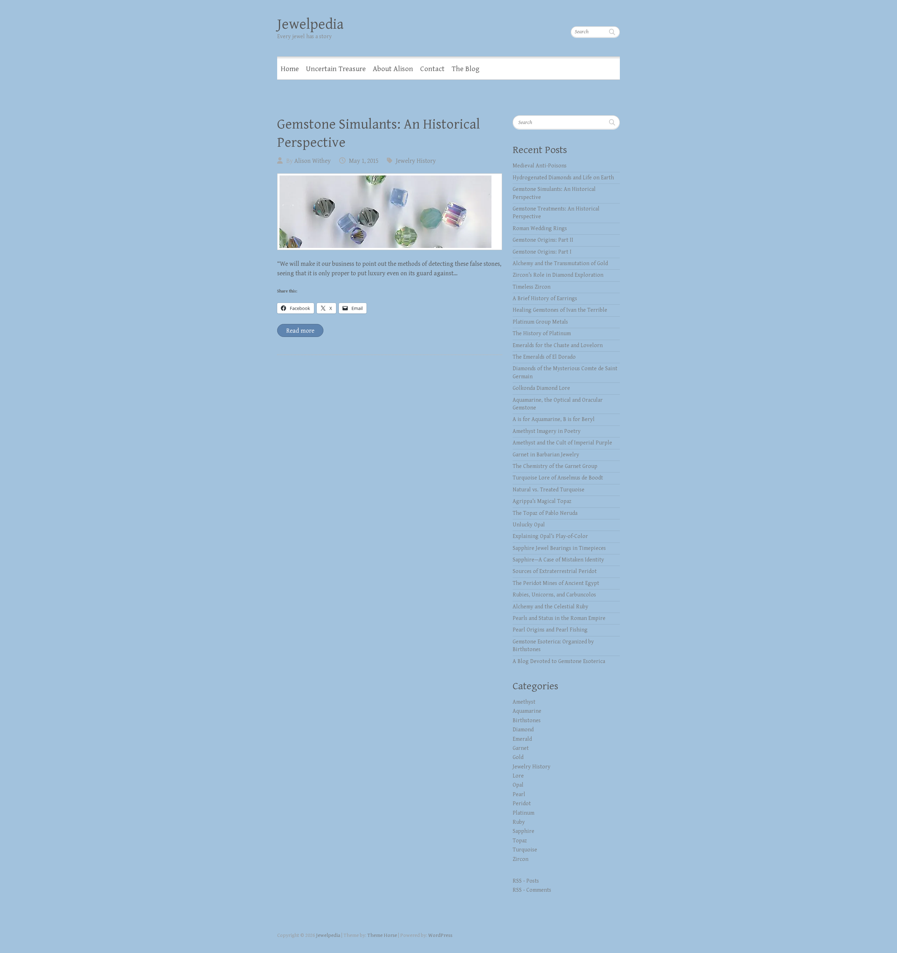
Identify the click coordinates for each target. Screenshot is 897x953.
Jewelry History (416, 161)
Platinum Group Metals (540, 322)
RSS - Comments (532, 890)
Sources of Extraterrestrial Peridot (555, 571)
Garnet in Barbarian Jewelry (546, 454)
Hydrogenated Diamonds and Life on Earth (563, 177)
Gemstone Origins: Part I (542, 252)
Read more (300, 330)
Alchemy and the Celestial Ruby (550, 606)
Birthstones (527, 720)
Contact (432, 69)
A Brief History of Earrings (545, 298)
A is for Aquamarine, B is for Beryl (554, 419)
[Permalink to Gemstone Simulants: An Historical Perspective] (389, 211)
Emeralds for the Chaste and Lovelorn (558, 345)
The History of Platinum (542, 333)
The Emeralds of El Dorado (544, 357)
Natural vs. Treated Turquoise (548, 489)
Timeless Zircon (531, 287)
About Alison (393, 69)
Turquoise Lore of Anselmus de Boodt (558, 478)
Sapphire (523, 831)
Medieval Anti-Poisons (540, 166)
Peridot (522, 803)
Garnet (521, 748)
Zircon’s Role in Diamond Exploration (558, 275)
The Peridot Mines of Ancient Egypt (556, 583)
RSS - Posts (526, 881)
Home (290, 69)
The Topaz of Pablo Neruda (545, 513)
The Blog (465, 69)
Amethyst (524, 702)
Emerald (522, 739)
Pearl (519, 794)
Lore (518, 776)
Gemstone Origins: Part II (543, 240)
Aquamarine (527, 711)
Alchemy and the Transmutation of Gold (560, 263)
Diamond (523, 729)
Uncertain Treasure (336, 69)
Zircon (520, 859)
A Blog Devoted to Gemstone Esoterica (559, 661)
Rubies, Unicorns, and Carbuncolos (554, 595)
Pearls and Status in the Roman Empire (559, 618)
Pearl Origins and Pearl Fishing (550, 630)
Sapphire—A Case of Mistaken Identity (558, 560)
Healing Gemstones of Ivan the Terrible (560, 310)
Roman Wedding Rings (540, 228)
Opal (518, 785)
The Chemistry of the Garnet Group (555, 466)
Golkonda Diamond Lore (541, 388)
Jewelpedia (310, 24)
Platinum (523, 813)
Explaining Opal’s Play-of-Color (550, 536)
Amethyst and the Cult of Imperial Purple (562, 443)
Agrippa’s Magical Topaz (542, 501)
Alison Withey (312, 161)
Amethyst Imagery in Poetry (547, 431)
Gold (518, 757)
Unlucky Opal (529, 525)
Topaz (520, 840)
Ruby (519, 822)
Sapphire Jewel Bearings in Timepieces (559, 548)
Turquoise (525, 850)
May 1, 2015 (363, 161)
